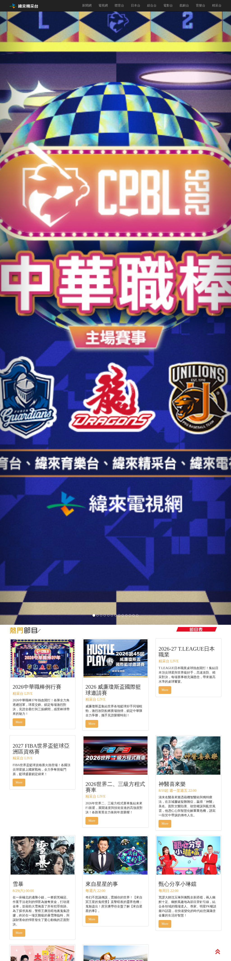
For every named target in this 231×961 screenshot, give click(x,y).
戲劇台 (184, 5)
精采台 (217, 5)
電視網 (103, 5)
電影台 (168, 5)
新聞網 (87, 5)
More (19, 722)
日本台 (135, 5)
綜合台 (152, 5)
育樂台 (200, 5)
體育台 (119, 5)
